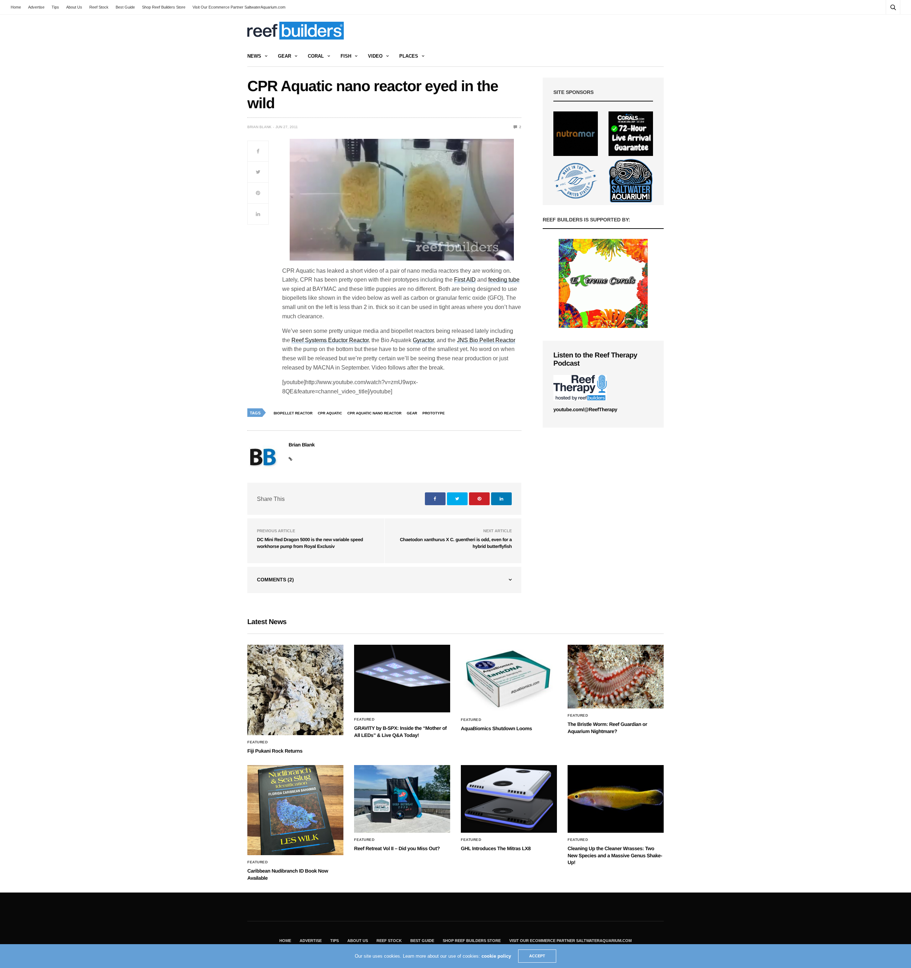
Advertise (36, 7)
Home (16, 7)
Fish (346, 56)
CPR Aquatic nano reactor (374, 413)
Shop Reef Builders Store (163, 7)
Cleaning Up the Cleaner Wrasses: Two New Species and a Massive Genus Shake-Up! (615, 855)
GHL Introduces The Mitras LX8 (496, 848)
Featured (257, 742)
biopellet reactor (293, 413)
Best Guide (125, 7)
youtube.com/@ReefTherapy (585, 409)
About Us (74, 7)
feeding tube (504, 280)
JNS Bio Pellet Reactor (486, 340)
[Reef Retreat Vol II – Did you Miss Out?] (402, 799)
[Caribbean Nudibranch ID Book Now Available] (295, 810)
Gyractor (423, 340)
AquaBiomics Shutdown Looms (496, 728)
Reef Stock (99, 7)
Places (408, 56)
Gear (284, 56)
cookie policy (496, 956)
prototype (433, 413)
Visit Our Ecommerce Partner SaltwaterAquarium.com (239, 7)
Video (375, 56)
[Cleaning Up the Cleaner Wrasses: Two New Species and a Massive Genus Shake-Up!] (616, 799)
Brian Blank (259, 127)
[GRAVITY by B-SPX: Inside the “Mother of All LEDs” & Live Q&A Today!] (402, 678)
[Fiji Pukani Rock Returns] (295, 690)
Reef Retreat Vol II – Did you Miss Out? (397, 848)
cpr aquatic (330, 413)
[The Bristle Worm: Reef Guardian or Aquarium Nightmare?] (616, 676)
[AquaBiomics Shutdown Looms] (509, 678)
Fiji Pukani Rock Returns (274, 751)
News (254, 56)
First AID (465, 280)
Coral (316, 56)
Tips (55, 7)
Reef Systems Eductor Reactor (330, 340)
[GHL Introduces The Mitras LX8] (509, 799)
